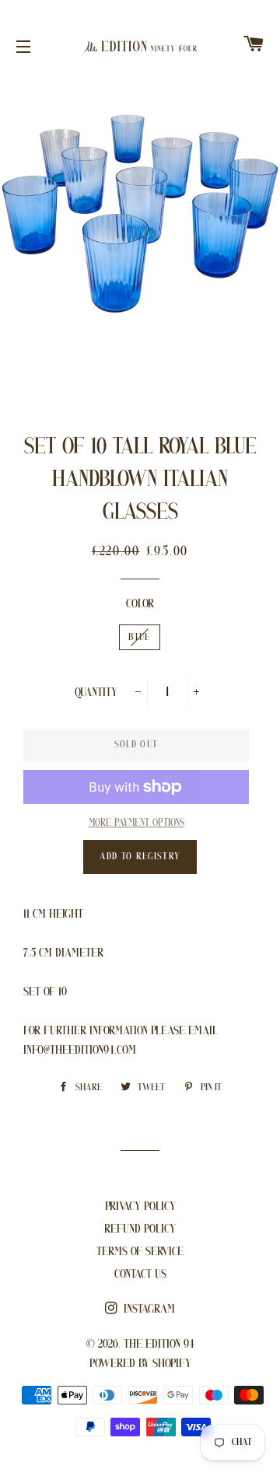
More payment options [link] (136, 823)
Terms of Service (140, 1252)
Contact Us (140, 1274)
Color (140, 604)
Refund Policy (140, 1229)
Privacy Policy (140, 1207)
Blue (139, 637)
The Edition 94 (159, 1344)
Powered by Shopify (140, 1364)
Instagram (148, 1309)
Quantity (96, 693)
